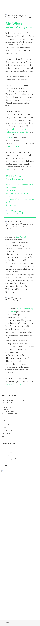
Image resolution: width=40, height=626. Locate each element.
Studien (9, 202)
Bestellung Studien (6, 456)
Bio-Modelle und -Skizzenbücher (19, 185)
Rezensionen (11, 205)
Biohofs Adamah (12, 146)
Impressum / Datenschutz (8, 450)
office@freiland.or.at (11, 413)
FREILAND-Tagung (6, 430)
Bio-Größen (10, 191)
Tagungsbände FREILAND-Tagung (20, 199)
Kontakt (3, 447)
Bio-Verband (5, 424)
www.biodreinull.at (13, 384)
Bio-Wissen (4, 427)
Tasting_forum (5, 433)
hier (7, 170)
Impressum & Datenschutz (28, 623)
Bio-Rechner (11, 188)
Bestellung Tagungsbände (8, 459)
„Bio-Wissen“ (21, 237)
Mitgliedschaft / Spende (8, 453)
